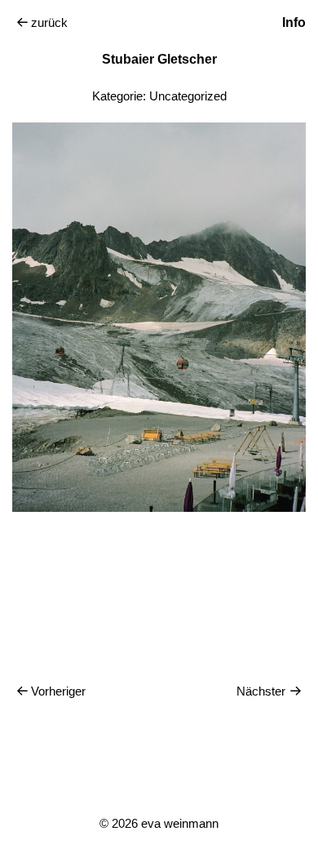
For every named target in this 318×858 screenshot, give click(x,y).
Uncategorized (188, 96)
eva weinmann (180, 823)
